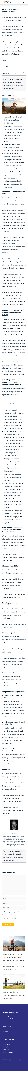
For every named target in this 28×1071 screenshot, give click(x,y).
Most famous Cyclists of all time (11, 1019)
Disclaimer (6, 1049)
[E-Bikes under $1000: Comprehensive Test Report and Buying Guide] (14, 987)
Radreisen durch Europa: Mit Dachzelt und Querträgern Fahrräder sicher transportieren (13, 957)
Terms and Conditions (9, 1052)
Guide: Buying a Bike (8, 1016)
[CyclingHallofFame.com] (8, 2)
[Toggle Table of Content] (22, 73)
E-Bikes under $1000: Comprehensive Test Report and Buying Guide (14, 995)
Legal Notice (6, 1044)
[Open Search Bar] (23, 2)
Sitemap (22, 1060)
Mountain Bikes (7, 1031)
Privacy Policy (7, 1047)
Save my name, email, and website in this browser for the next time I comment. (14, 915)
